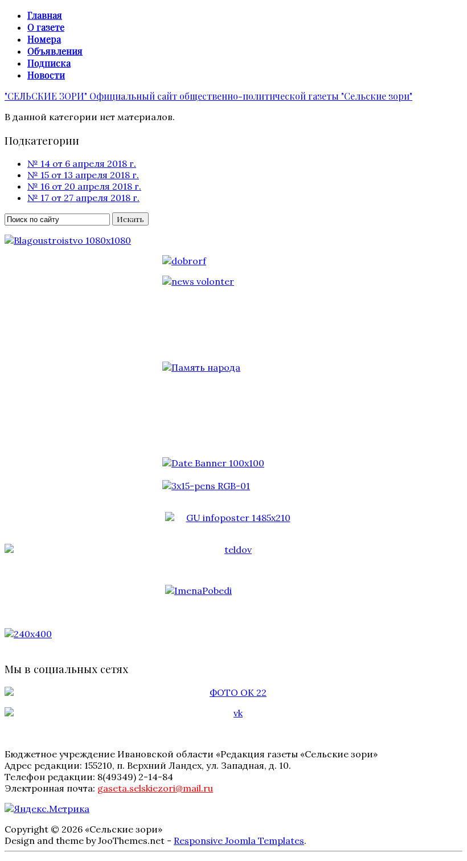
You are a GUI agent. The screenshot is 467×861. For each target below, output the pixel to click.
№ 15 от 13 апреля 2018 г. (83, 175)
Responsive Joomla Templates (239, 840)
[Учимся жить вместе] (233, 633)
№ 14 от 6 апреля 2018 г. (81, 163)
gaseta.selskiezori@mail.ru (155, 788)
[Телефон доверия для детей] (233, 549)
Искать (130, 219)
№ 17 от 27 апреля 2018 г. (83, 197)
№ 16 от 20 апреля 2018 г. (84, 186)
